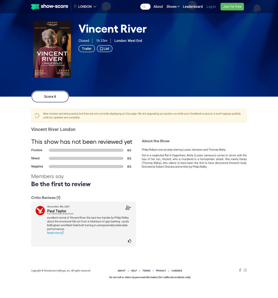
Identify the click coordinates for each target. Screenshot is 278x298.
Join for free (232, 7)
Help (134, 270)
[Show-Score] (49, 6)
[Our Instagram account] (245, 270)
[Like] (130, 241)
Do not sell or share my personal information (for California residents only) (149, 277)
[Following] (128, 207)
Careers (177, 270)
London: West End (128, 41)
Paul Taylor (56, 211)
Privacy (161, 270)
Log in (211, 7)
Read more (54, 232)
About (158, 7)
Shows (171, 7)
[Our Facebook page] (241, 270)
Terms (146, 270)
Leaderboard (193, 7)
